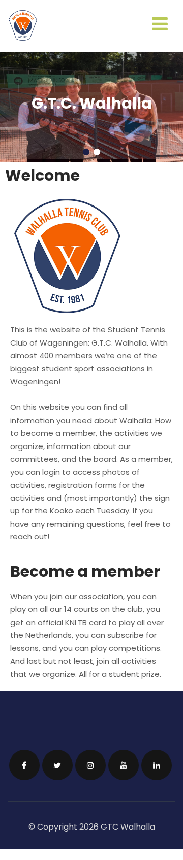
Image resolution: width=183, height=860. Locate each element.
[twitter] (57, 761)
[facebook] (24, 761)
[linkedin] (156, 761)
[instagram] (90, 761)
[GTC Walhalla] (23, 37)
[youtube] (123, 761)
